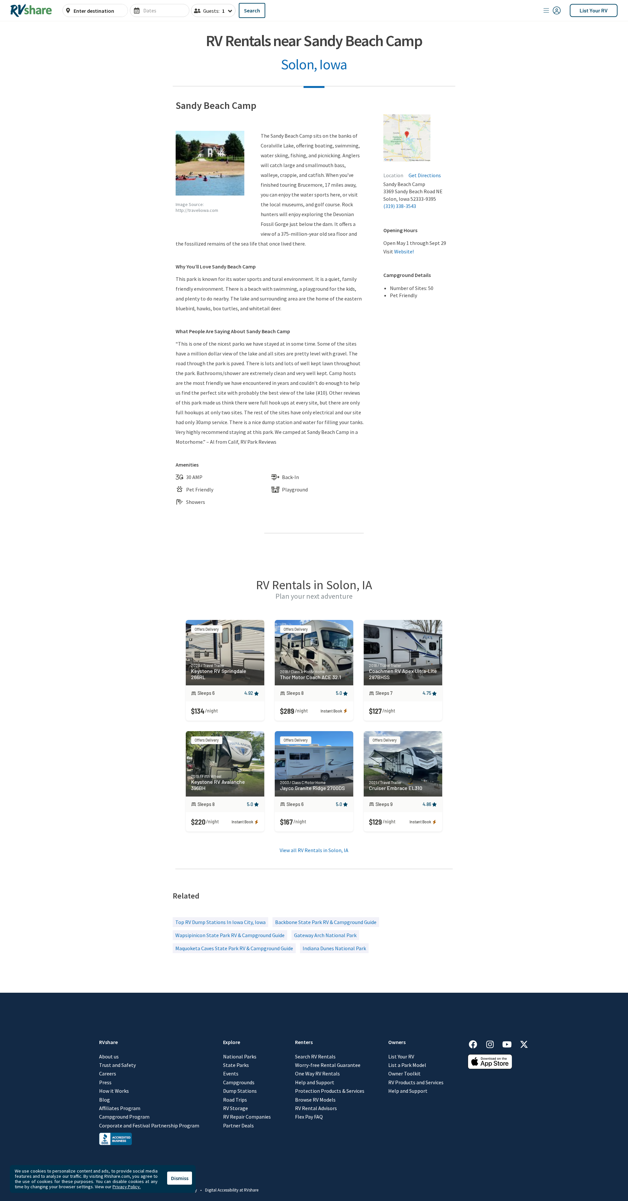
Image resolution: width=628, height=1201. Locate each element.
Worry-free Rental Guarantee (327, 1065)
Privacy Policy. (127, 1187)
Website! (404, 251)
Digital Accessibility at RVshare (231, 1190)
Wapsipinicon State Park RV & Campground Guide (230, 935)
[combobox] (99, 10)
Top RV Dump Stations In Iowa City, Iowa (220, 922)
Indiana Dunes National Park (334, 948)
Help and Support (314, 1082)
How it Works (114, 1091)
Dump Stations (240, 1091)
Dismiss (179, 1178)
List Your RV (594, 10)
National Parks (239, 1056)
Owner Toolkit (404, 1073)
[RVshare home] (31, 10)
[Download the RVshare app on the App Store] (490, 1067)
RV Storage (235, 1108)
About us (109, 1056)
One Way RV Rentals (317, 1073)
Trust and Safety (117, 1065)
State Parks (236, 1065)
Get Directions (425, 175)
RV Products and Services (416, 1082)
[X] (524, 1043)
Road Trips (235, 1100)
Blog (104, 1100)
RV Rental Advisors (316, 1108)
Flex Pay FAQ (309, 1117)
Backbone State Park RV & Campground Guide (325, 922)
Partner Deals (238, 1125)
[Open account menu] (552, 10)
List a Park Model (407, 1065)
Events (230, 1073)
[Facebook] (476, 1043)
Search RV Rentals (315, 1056)
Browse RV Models (315, 1100)
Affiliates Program (119, 1108)
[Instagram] (493, 1043)
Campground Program (124, 1117)
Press (105, 1082)
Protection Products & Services (329, 1091)
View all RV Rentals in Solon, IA (314, 850)
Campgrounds (238, 1082)
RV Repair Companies (247, 1117)
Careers (107, 1073)
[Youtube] (510, 1043)
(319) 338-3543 (399, 206)
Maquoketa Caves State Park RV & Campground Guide (234, 948)
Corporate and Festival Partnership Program (149, 1125)
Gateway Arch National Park (325, 935)
